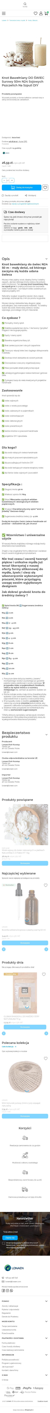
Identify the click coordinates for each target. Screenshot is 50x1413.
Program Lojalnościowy (11, 1363)
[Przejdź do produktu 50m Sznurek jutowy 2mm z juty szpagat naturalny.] (25, 1077)
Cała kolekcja (7, 1047)
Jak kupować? (8, 1367)
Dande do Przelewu (10, 1317)
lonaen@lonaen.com (9, 752)
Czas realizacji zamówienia (13, 1350)
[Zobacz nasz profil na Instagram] (7, 1290)
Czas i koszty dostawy (11, 1346)
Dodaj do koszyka (24, 187)
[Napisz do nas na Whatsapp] (11, 1290)
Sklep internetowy (22, 1410)
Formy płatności (8, 1343)
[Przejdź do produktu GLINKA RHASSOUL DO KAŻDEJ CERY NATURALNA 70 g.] (25, 993)
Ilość (3, 176)
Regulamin (17, 1243)
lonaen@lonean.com (9, 786)
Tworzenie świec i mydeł (17, 20)
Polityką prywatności (17, 1247)
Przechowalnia (8, 1333)
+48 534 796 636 (11, 1278)
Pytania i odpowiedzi (10, 1310)
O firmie (5, 1380)
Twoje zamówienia (9, 1326)
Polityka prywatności (10, 1360)
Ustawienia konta (9, 1330)
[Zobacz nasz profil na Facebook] (3, 1290)
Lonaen (4, 20)
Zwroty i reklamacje (10, 1306)
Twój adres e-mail (10, 1232)
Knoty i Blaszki (32, 20)
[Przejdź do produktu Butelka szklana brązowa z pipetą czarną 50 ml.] (25, 904)
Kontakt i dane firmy (10, 1370)
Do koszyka (25, 863)
